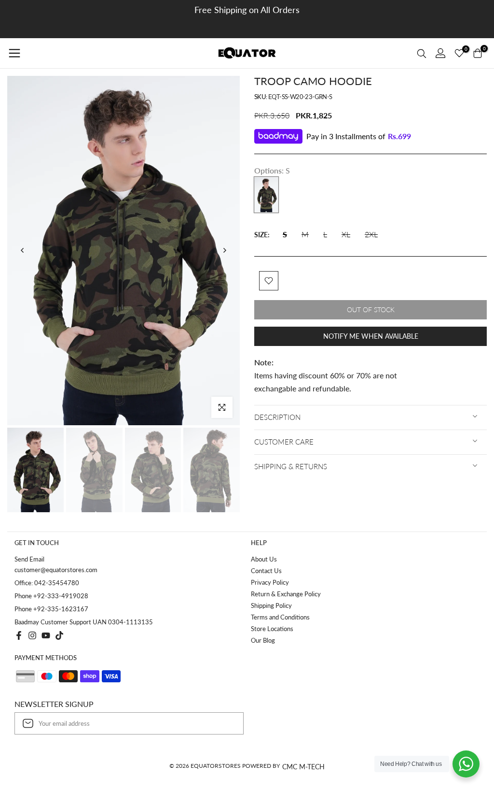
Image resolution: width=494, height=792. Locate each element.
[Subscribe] (226, 723)
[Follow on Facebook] (18, 635)
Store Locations (272, 629)
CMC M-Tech (303, 767)
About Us (264, 559)
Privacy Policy (270, 582)
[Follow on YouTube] (45, 635)
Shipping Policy (271, 605)
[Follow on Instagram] (32, 635)
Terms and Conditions (280, 617)
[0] (459, 53)
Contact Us (266, 571)
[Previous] (22, 250)
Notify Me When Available (370, 336)
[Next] (224, 250)
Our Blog (263, 640)
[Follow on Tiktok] (59, 635)
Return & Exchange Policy (286, 594)
